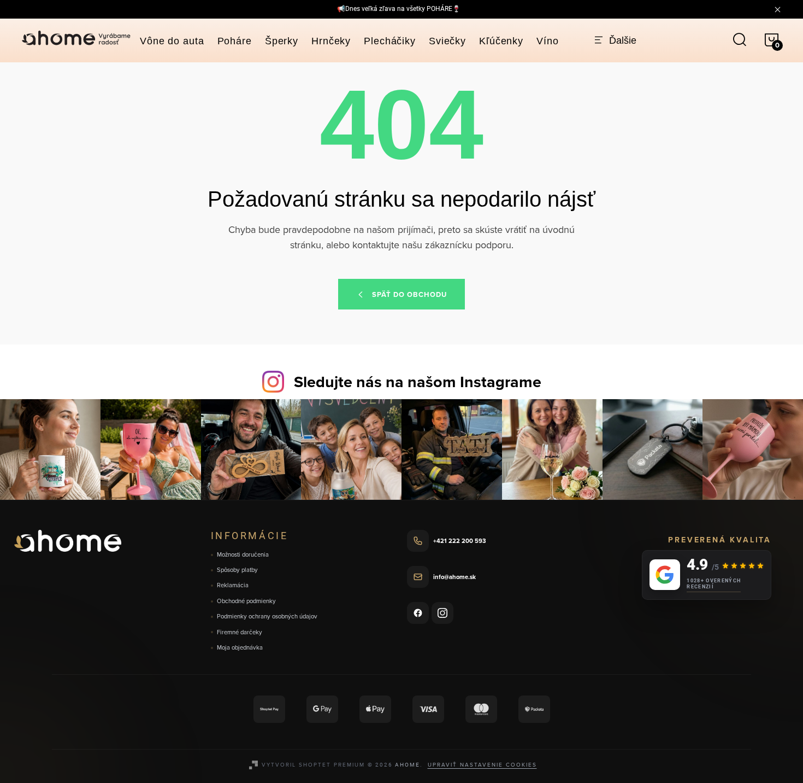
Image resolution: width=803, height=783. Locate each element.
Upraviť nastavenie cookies (482, 764)
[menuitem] (172, 41)
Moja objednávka (240, 648)
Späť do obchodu (409, 294)
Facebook (418, 613)
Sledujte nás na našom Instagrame (417, 381)
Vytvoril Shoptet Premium (313, 764)
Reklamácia (233, 585)
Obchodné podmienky (246, 601)
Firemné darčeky (239, 632)
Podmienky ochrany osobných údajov (267, 616)
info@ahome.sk (454, 576)
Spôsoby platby (237, 570)
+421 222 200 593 (459, 540)
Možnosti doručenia (243, 555)
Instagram (442, 613)
